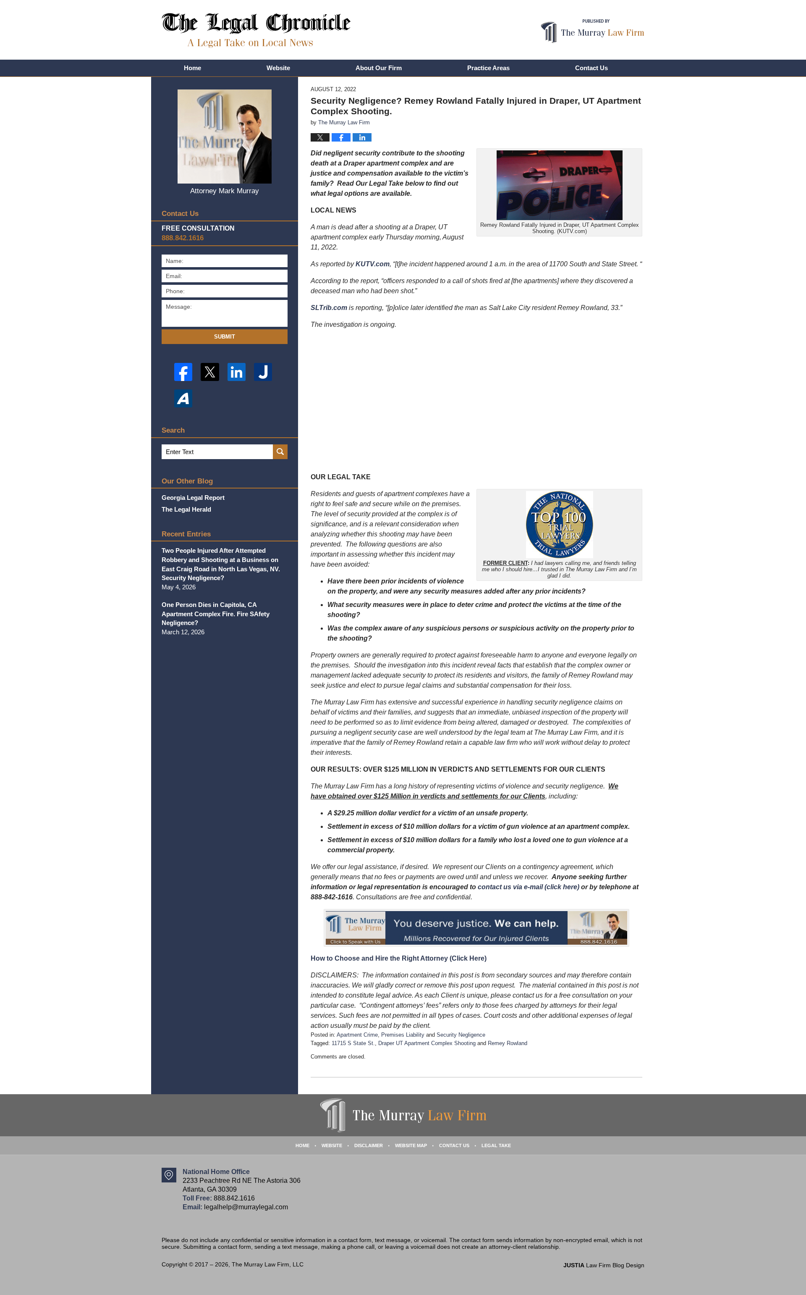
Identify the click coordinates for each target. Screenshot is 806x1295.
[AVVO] (183, 398)
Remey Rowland (507, 1043)
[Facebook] (183, 372)
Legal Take (496, 1145)
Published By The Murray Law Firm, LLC (592, 31)
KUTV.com (373, 264)
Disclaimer (368, 1145)
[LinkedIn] (237, 372)
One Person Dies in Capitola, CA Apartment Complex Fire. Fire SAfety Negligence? (216, 614)
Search (280, 451)
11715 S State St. (353, 1043)
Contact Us (591, 67)
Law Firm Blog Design (603, 1265)
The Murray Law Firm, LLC (268, 1264)
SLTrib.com (329, 307)
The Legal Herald (186, 509)
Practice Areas (488, 67)
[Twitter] (210, 372)
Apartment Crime (357, 1035)
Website (278, 67)
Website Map (411, 1145)
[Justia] (263, 372)
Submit (224, 337)
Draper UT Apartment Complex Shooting (427, 1043)
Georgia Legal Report (193, 497)
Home (192, 67)
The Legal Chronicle (256, 30)
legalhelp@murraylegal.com (246, 1207)
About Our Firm (379, 67)
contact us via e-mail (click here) (528, 886)
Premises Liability (402, 1035)
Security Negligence (461, 1035)
